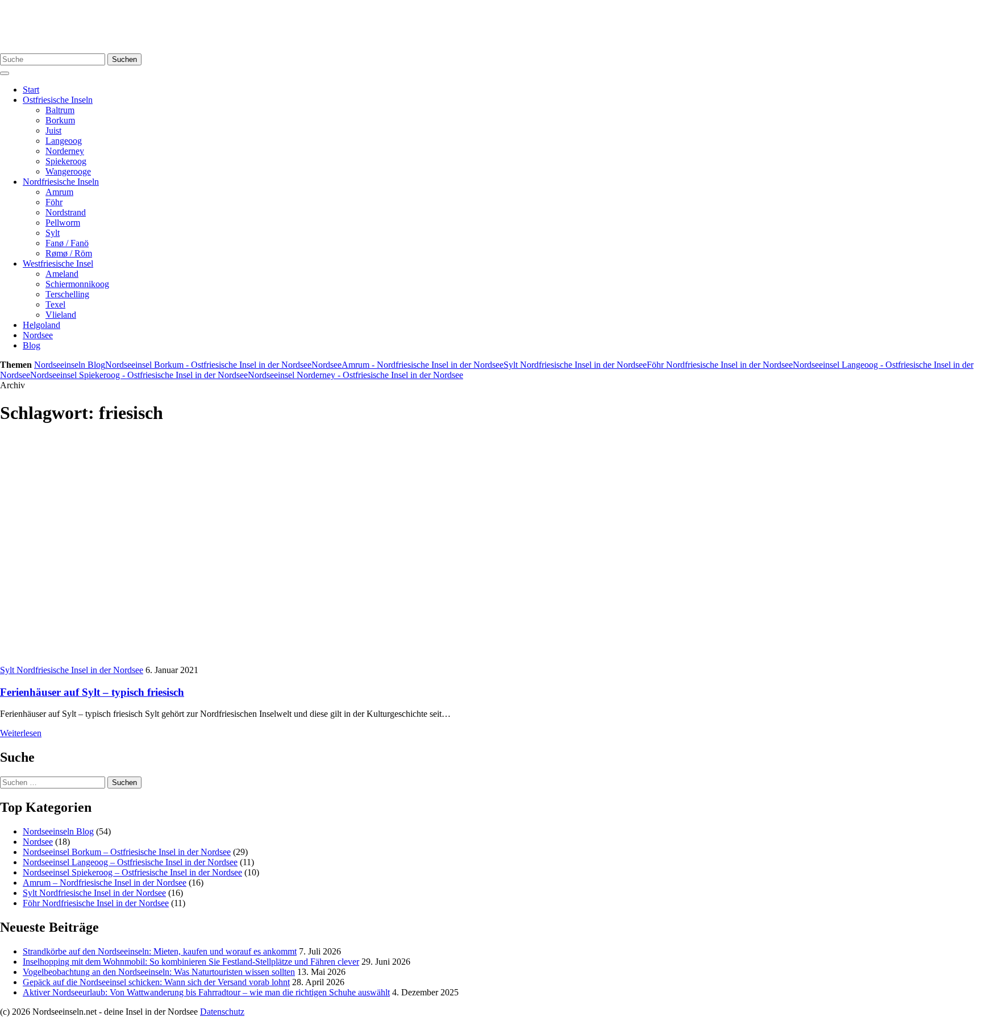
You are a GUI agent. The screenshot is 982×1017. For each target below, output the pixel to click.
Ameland (61, 274)
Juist (53, 130)
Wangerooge (68, 171)
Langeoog (63, 141)
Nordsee (38, 335)
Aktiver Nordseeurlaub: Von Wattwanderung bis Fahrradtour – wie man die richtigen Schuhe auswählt (206, 992)
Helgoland (41, 325)
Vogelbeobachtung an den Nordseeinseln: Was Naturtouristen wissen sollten (159, 972)
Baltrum (59, 110)
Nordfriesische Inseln (61, 181)
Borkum (60, 120)
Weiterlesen (20, 733)
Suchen (124, 59)
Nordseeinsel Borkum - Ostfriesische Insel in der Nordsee (208, 365)
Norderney (64, 151)
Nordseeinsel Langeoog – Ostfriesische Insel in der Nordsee (130, 862)
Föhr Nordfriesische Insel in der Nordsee (720, 365)
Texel (55, 304)
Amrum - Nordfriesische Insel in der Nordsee (423, 365)
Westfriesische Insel (58, 263)
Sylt (52, 233)
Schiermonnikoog (77, 284)
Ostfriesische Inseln (58, 100)
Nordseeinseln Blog (69, 365)
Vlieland (60, 314)
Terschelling (67, 294)
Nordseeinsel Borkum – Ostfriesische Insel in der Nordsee (127, 852)
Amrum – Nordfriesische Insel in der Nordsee (104, 882)
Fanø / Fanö (67, 243)
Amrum (59, 192)
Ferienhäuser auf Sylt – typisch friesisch (92, 692)
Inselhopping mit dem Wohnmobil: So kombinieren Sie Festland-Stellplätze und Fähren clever (191, 961)
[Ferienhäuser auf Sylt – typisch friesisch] (204, 660)
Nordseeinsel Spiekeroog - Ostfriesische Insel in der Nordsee (139, 375)
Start (31, 89)
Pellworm (62, 222)
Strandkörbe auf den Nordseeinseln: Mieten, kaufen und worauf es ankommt (160, 951)
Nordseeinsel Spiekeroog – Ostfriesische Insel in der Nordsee (132, 872)
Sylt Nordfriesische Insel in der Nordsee (575, 365)
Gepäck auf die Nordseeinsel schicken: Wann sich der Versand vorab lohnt (156, 982)
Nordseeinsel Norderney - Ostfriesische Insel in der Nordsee (355, 375)
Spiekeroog (65, 161)
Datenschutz (222, 1011)
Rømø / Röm (68, 253)
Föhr (54, 202)
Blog (31, 345)
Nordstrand (65, 212)
